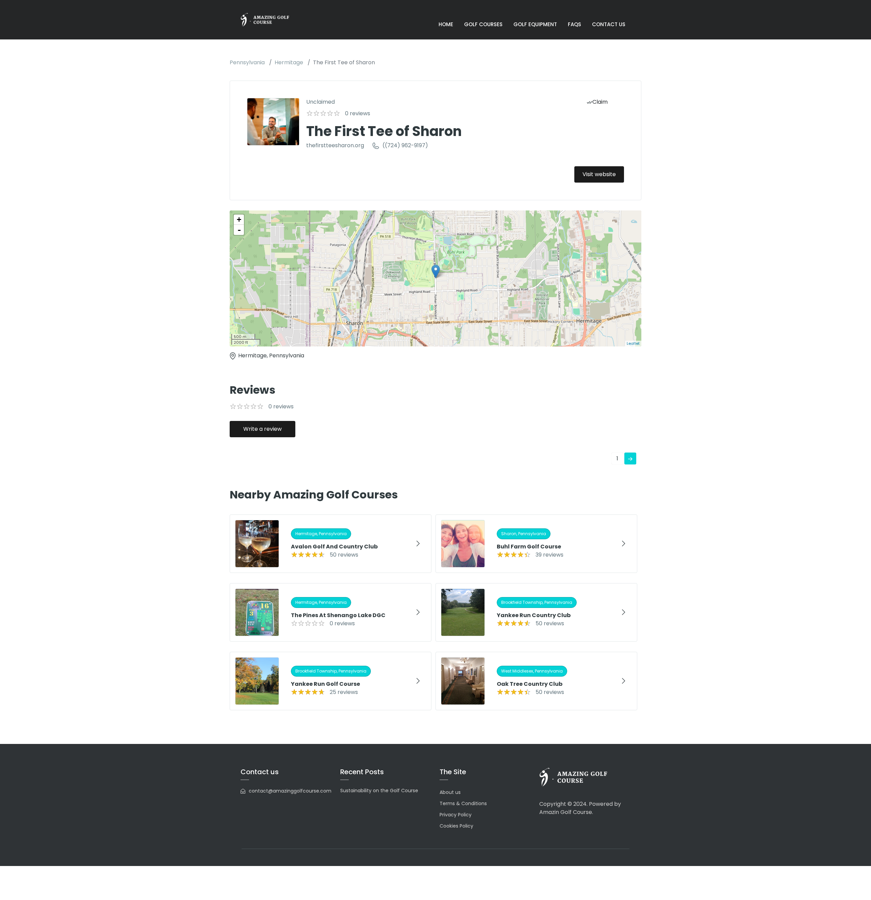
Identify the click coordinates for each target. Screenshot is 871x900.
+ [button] (239, 219)
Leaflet (633, 343)
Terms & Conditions (463, 803)
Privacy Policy (456, 814)
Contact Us (608, 24)
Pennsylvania (247, 62)
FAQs (574, 24)
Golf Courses (483, 24)
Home (446, 24)
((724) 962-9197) (405, 145)
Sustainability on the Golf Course (379, 790)
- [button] (239, 230)
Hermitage (289, 62)
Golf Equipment (535, 24)
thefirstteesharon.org (335, 145)
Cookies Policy (456, 825)
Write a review (262, 429)
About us (450, 792)
